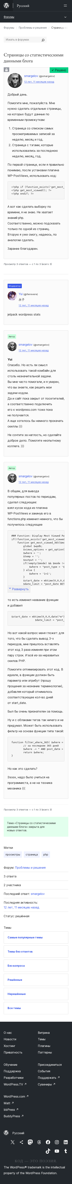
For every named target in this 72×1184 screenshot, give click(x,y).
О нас (8, 1033)
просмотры (13, 854)
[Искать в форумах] (43, 40)
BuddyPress (14, 1116)
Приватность (13, 1052)
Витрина (44, 1033)
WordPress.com (16, 1096)
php (45, 854)
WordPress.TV (15, 1084)
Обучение (10, 1064)
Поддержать (49, 1078)
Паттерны (45, 1052)
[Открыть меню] (66, 5)
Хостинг (9, 1046)
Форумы (9, 16)
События (44, 1071)
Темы (41, 1039)
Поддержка (12, 1071)
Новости (10, 1039)
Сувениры (47, 1084)
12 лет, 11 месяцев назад (39, 81)
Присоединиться (50, 1064)
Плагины (44, 1046)
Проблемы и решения (33, 27)
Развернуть (20, 589)
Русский (18, 1133)
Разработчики (13, 1078)
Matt (9, 1103)
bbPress (11, 1109)
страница (32, 854)
